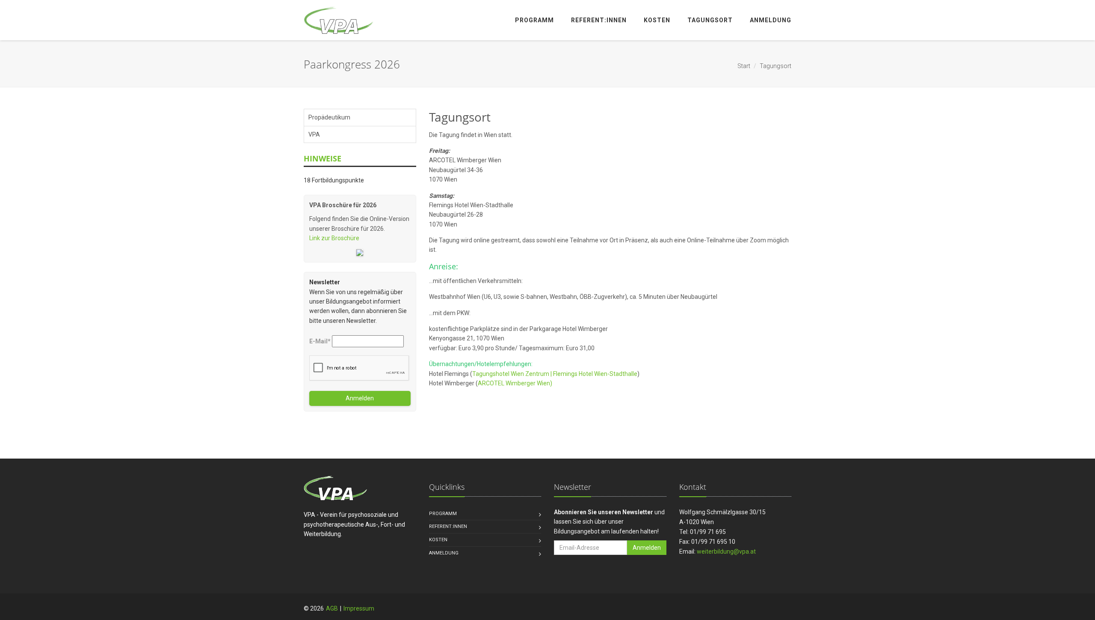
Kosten (657, 20)
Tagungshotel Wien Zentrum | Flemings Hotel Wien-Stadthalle (554, 373)
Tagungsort (710, 20)
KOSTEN (438, 539)
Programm (534, 20)
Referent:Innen (599, 20)
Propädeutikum (329, 117)
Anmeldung (770, 20)
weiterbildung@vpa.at (726, 551)
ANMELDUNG (444, 553)
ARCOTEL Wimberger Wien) (515, 383)
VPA (314, 134)
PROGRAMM (443, 513)
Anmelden (360, 398)
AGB (332, 608)
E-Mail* (320, 341)
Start (743, 66)
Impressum (358, 608)
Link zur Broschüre (334, 238)
